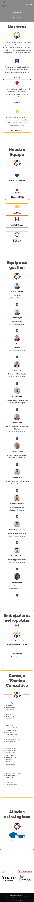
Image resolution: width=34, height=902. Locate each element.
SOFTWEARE (25, 900)
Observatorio (19, 895)
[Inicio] (14, 17)
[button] (6, 835)
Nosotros (18, 17)
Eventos (21, 897)
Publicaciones (28, 897)
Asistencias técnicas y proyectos (10, 897)
